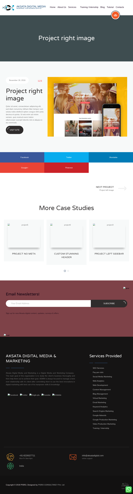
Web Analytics (98, 381)
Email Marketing (99, 402)
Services (73, 7)
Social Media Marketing (102, 377)
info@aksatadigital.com (93, 455)
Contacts (120, 7)
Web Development (100, 385)
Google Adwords (99, 415)
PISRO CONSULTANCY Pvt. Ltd (51, 485)
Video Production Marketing (104, 424)
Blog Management (100, 394)
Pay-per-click (98, 372)
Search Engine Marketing (103, 411)
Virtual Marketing (100, 398)
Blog (102, 7)
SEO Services (98, 368)
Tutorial (110, 7)
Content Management (102, 390)
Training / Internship (89, 7)
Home (52, 7)
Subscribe (109, 303)
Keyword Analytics (100, 407)
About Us (62, 7)
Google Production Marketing (105, 420)
